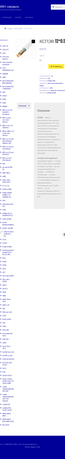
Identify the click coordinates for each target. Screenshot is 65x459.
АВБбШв (5, 73)
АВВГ (4, 77)
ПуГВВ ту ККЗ (7, 355)
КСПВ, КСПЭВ (18, 28)
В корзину (57, 66)
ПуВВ (4, 342)
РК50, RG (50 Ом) (8, 359)
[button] (33, 41)
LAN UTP (5, 49)
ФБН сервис (9, 6)
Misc (4, 53)
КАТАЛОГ (18, 17)
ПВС (3, 308)
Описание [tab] (22, 105)
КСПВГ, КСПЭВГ (7, 228)
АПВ (3, 92)
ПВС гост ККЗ (7, 312)
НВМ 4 (4, 285)
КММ (3, 200)
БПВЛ (4, 99)
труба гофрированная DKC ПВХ (8, 389)
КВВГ (4, 176)
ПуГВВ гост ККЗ (8, 352)
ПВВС (4, 295)
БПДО (4, 103)
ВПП (3, 163)
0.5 (49, 78)
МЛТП (4, 268)
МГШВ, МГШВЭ (7, 246)
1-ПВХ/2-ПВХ (51, 81)
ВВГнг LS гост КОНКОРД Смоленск (7, 112)
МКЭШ (4, 265)
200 (51, 88)
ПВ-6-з (5, 288)
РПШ (3, 372)
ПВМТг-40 (5, 305)
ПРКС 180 (5, 330)
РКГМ (4, 368)
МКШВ (4, 261)
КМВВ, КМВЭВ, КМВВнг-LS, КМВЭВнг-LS (7, 195)
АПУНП (4, 95)
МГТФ (4, 239)
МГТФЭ (4, 243)
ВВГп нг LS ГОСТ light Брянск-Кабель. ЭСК (8, 141)
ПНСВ (4, 326)
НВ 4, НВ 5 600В (8, 275)
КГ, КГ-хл (5, 185)
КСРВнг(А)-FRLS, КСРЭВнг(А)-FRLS (8, 234)
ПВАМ (4, 292)
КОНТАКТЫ (29, 17)
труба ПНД (6, 404)
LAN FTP (5, 46)
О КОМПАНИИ (6, 17)
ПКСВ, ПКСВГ (6, 319)
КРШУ (4, 209)
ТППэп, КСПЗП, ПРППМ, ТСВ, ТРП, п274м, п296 (8, 381)
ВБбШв (4, 106)
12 (52, 76)
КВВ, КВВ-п (6, 173)
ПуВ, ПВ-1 (5, 339)
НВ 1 (3, 272)
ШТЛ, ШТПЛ (5, 425)
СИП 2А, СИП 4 (7, 375)
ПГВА (4, 315)
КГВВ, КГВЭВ (6, 189)
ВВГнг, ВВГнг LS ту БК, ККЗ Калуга (8, 133)
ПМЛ (3, 322)
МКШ (3, 258)
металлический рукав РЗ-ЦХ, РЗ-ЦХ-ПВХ (8, 252)
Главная (9, 28)
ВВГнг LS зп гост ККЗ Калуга (6, 120)
